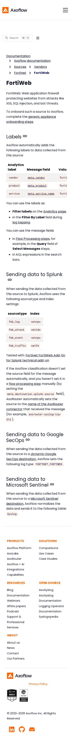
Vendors (40, 67)
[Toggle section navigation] (38, 37)
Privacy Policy (38, 684)
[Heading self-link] (24, 137)
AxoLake (12, 553)
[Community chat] (32, 728)
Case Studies (48, 559)
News (11, 648)
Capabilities (15, 575)
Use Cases (46, 553)
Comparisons (48, 548)
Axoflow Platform (19, 548)
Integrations (15, 569)
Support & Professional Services (15, 622)
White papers (16, 606)
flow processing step (25, 384)
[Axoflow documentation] (14, 10)
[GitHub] (22, 728)
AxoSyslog (46, 590)
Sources (20, 67)
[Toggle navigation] (65, 10)
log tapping (21, 222)
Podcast (13, 611)
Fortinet (20, 73)
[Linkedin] (12, 728)
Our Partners (16, 659)
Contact (13, 653)
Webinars (13, 601)
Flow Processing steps (33, 238)
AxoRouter (14, 559)
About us (13, 643)
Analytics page (54, 211)
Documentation (18, 56)
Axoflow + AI (15, 564)
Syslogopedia (48, 617)
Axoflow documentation (32, 60)
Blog (10, 590)
